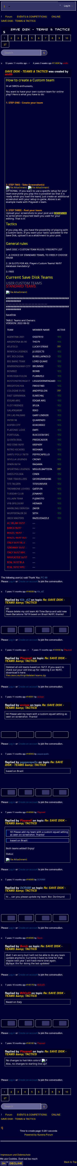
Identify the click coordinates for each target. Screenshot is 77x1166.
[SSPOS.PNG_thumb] (22, 792)
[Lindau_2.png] (39, 1023)
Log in (12, 581)
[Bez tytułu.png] (9, 734)
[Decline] (15, 1163)
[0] (16, 187)
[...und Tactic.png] (39, 917)
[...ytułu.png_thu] (26, 734)
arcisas (40, 696)
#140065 (30, 879)
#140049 (57, 649)
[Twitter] (12, 1148)
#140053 (30, 753)
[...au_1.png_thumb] (22, 1023)
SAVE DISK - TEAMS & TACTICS (26, 71)
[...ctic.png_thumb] (56, 917)
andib (65, 63)
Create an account (28, 581)
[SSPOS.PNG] (5, 792)
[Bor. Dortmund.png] (5, 917)
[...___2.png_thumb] (56, 629)
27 (5, 44)
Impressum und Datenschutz (15, 1154)
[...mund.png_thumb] (22, 917)
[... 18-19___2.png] (39, 629)
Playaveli (68, 649)
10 (66, 38)
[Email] (27, 1148)
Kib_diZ (40, 591)
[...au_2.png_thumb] (56, 1023)
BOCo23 (41, 984)
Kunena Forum (45, 1134)
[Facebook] (4, 1148)
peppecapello (43, 753)
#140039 (30, 591)
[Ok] (3, 1163)
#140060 (30, 812)
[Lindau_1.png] (5, 1023)
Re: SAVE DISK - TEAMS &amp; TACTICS (35, 601)
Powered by (30, 1134)
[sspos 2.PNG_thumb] (56, 792)
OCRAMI (41, 879)
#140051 (30, 696)
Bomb (39, 937)
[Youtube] (19, 1148)
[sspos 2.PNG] (39, 792)
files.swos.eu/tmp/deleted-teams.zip (26, 675)
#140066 (30, 937)
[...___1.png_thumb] (22, 629)
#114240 (56, 63)
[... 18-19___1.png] (5, 629)
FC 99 (44, 577)
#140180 (30, 1043)
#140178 (30, 984)
